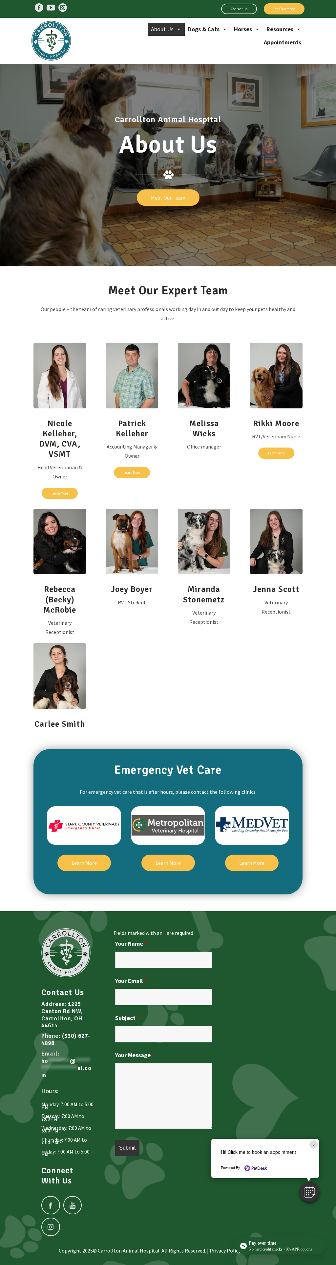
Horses (243, 29)
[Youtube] (51, 7)
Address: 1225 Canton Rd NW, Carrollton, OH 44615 (62, 1015)
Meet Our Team (168, 197)
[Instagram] (63, 7)
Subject (127, 1018)
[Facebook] (39, 7)
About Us (162, 29)
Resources (279, 29)
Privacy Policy (225, 1250)
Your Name (131, 943)
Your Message (135, 1055)
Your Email (131, 981)
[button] (309, 1192)
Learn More (60, 493)
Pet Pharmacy (284, 9)
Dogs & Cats (204, 29)
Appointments (282, 42)
